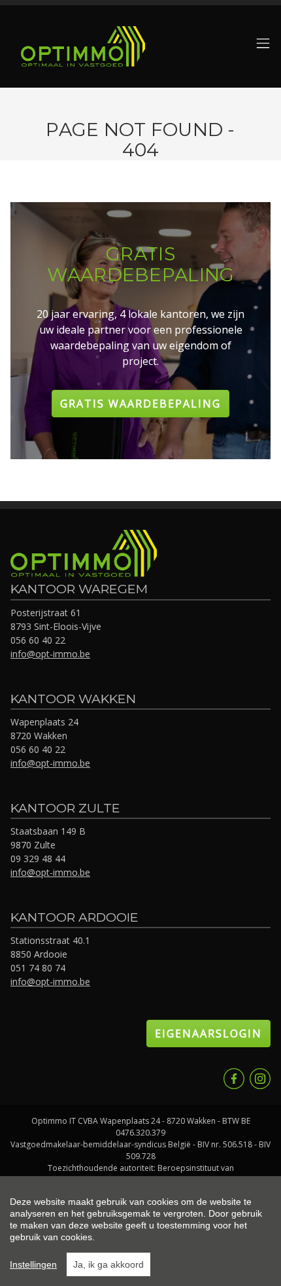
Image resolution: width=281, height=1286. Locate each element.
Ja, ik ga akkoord (108, 1264)
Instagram (260, 1078)
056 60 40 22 (37, 640)
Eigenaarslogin (208, 1033)
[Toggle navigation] (263, 44)
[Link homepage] (83, 46)
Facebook (233, 1078)
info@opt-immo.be (50, 654)
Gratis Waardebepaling (140, 403)
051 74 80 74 (37, 968)
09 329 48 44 (37, 858)
